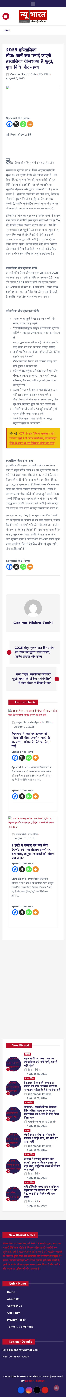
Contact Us (14, 1305)
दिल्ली (27, 1054)
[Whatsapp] (23, 124)
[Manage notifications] (56, 1388)
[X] (16, 124)
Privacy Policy (16, 1319)
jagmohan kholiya (27, 722)
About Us (13, 1299)
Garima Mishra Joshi (23, 74)
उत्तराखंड (29, 1102)
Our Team (13, 1312)
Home (6, 30)
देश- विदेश (43, 74)
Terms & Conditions (20, 1326)
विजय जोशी (21, 834)
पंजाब (27, 1130)
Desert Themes (35, 1380)
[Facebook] (9, 124)
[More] (30, 124)
